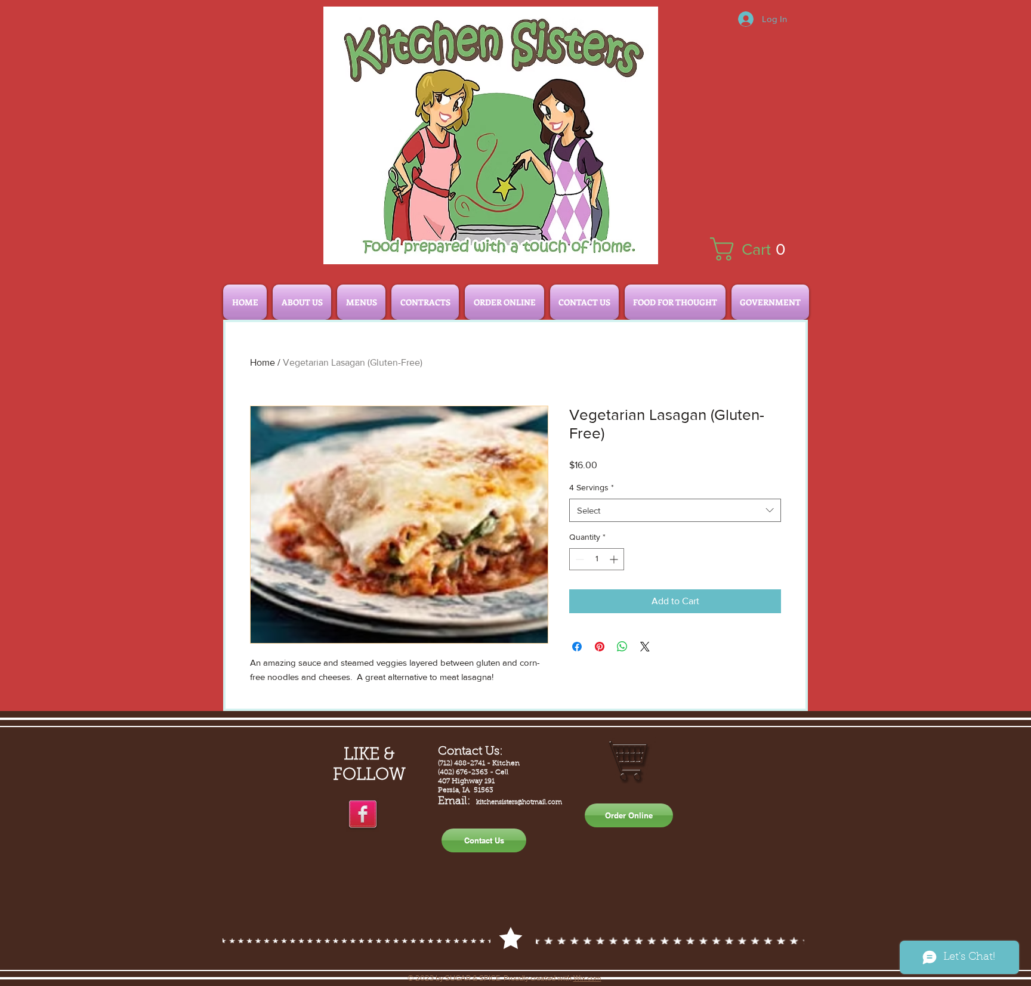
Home (262, 362)
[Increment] (614, 559)
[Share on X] (645, 646)
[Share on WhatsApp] (622, 646)
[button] (754, 249)
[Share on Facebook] (577, 646)
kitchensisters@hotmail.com (519, 802)
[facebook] (362, 815)
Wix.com (587, 977)
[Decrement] (578, 559)
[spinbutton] (596, 559)
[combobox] (675, 510)
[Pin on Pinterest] (599, 646)
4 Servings (591, 487)
